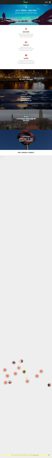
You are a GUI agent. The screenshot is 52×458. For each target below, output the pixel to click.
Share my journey (26, 18)
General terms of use (36, 454)
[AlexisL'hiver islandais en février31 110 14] (13, 362)
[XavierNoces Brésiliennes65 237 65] (9, 382)
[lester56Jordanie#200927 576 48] (24, 371)
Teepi (26, 2)
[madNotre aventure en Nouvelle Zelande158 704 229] (49, 385)
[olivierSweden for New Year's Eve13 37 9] (21, 361)
